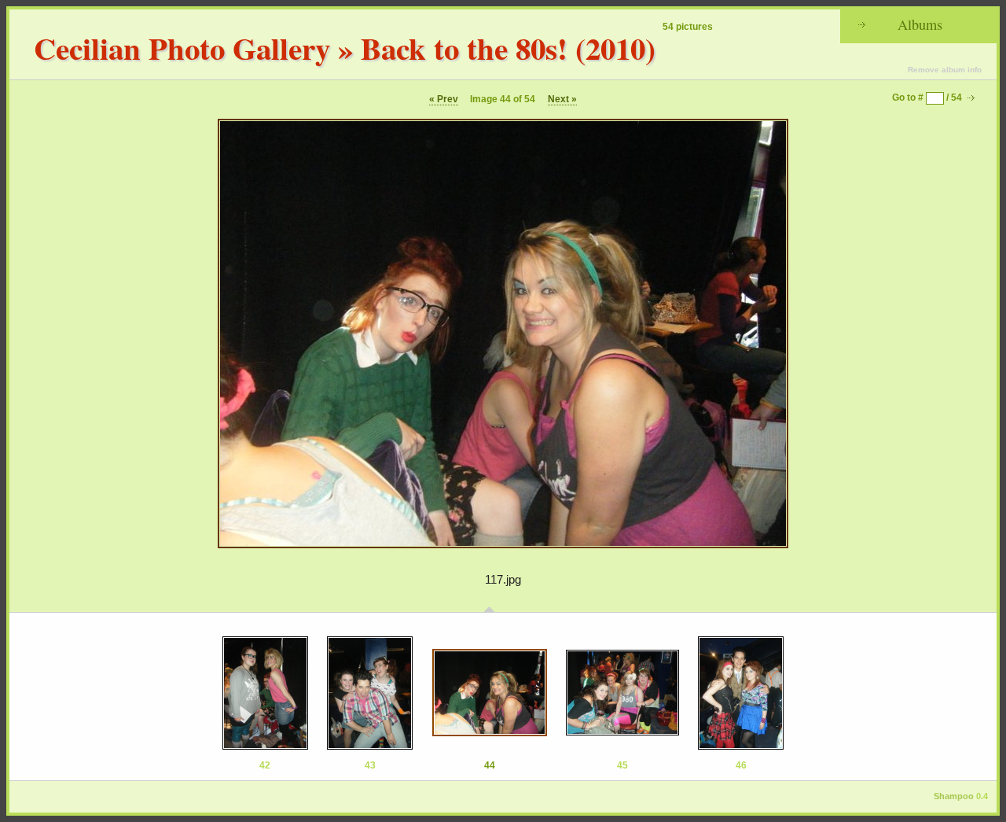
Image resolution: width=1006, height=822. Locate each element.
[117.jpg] (489, 693)
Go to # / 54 (927, 97)
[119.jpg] (741, 693)
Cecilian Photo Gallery (182, 47)
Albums (920, 24)
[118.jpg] (622, 693)
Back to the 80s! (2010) (508, 47)
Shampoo (954, 796)
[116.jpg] (370, 693)
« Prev (443, 99)
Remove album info (945, 69)
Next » (562, 99)
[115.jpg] (265, 693)
